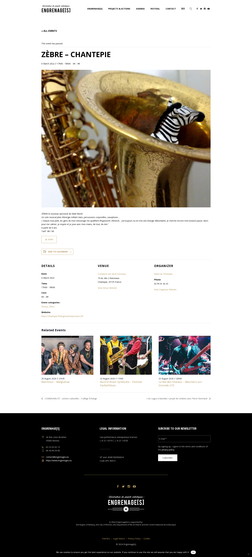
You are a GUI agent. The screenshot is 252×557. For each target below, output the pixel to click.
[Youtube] (208, 9)
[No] (248, 554)
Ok (193, 552)
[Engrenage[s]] (126, 504)
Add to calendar (58, 251)
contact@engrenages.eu (57, 457)
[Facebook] (197, 9)
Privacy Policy (134, 538)
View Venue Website (107, 288)
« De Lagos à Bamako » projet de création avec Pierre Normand (177, 398)
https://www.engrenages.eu (59, 460)
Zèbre (51, 306)
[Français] (183, 8)
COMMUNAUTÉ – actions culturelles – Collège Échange (70, 398)
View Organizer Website (165, 289)
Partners (106, 538)
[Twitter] (201, 9)
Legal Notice (119, 538)
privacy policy (168, 449)
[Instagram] (204, 9)
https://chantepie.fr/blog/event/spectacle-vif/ (62, 316)
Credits (147, 538)
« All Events (49, 30)
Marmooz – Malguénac (55, 382)
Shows (44, 306)
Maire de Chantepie (163, 274)
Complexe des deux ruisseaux (112, 274)
